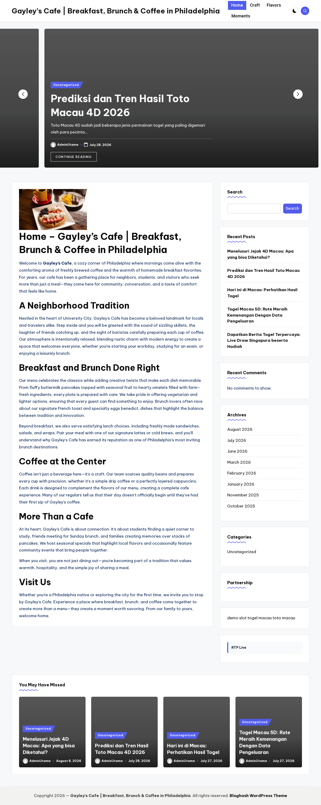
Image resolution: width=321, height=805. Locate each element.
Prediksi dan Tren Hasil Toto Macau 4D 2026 (263, 273)
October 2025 (241, 506)
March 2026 (239, 462)
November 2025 (243, 495)
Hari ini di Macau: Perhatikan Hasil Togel (262, 292)
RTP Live (238, 647)
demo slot (237, 617)
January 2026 (240, 484)
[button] (53, 156)
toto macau (284, 617)
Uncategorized (45, 85)
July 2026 (236, 440)
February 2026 (241, 473)
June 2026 (237, 451)
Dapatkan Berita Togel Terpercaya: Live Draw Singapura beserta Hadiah (264, 340)
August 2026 (239, 429)
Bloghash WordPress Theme (258, 795)
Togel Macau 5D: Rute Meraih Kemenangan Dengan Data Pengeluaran (257, 315)
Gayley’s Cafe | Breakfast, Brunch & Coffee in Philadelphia (116, 10)
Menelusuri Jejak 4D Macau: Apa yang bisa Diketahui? (260, 254)
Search (235, 192)
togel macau (259, 617)
